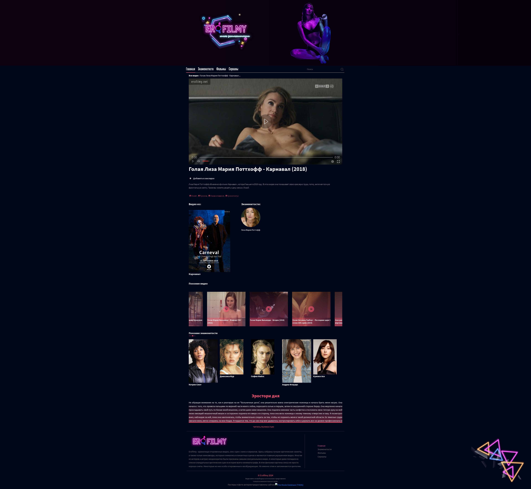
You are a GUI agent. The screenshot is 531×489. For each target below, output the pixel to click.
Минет (194, 195)
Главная (190, 69)
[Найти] (342, 69)
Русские (203, 195)
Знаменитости (206, 69)
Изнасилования (217, 195)
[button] (189, 335)
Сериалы (233, 69)
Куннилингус (233, 195)
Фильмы (221, 69)
